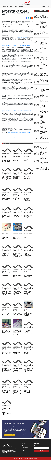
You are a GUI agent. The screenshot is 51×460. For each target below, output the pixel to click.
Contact (24, 450)
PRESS (16, 6)
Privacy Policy (25, 447)
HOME (4, 6)
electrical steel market (22, 37)
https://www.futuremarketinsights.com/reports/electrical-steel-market (16, 137)
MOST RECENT (10, 6)
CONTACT (21, 6)
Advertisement (25, 449)
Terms (23, 445)
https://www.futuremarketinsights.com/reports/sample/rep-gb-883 (16, 45)
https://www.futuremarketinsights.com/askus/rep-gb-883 (20, 123)
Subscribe (41, 450)
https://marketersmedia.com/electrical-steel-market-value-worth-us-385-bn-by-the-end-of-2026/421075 (17, 133)
